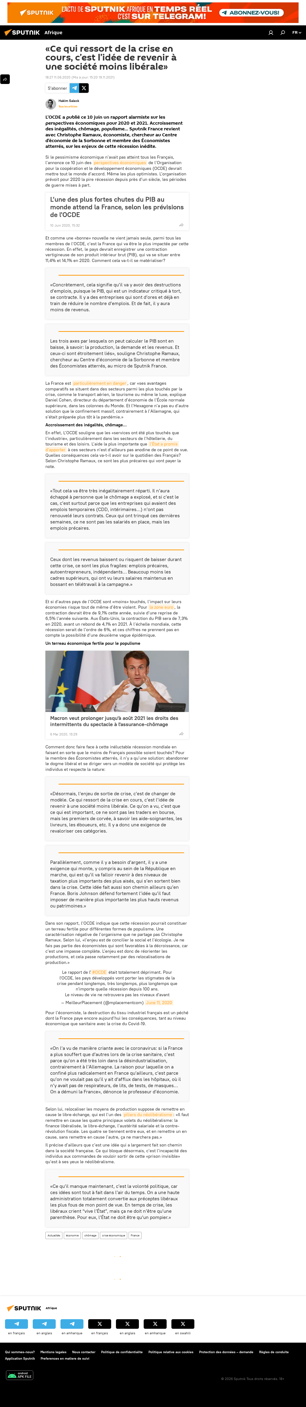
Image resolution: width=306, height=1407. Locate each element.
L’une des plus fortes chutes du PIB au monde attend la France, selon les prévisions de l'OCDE (117, 206)
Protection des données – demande (226, 1352)
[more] (181, 225)
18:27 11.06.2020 (58, 77)
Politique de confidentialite (122, 1352)
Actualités (54, 1235)
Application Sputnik (20, 1358)
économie (72, 1235)
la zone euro (161, 607)
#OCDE (99, 972)
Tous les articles (68, 106)
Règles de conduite (274, 1352)
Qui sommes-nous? (20, 1352)
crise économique (113, 1235)
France (135, 1235)
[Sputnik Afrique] (23, 36)
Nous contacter (83, 1352)
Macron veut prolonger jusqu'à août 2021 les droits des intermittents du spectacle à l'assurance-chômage (114, 721)
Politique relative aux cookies (170, 1352)
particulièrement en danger (99, 383)
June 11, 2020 (159, 1002)
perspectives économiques (120, 162)
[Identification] (271, 32)
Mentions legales (53, 1352)
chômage (90, 1235)
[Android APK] (19, 1375)
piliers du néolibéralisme (148, 1114)
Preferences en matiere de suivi (65, 1358)
